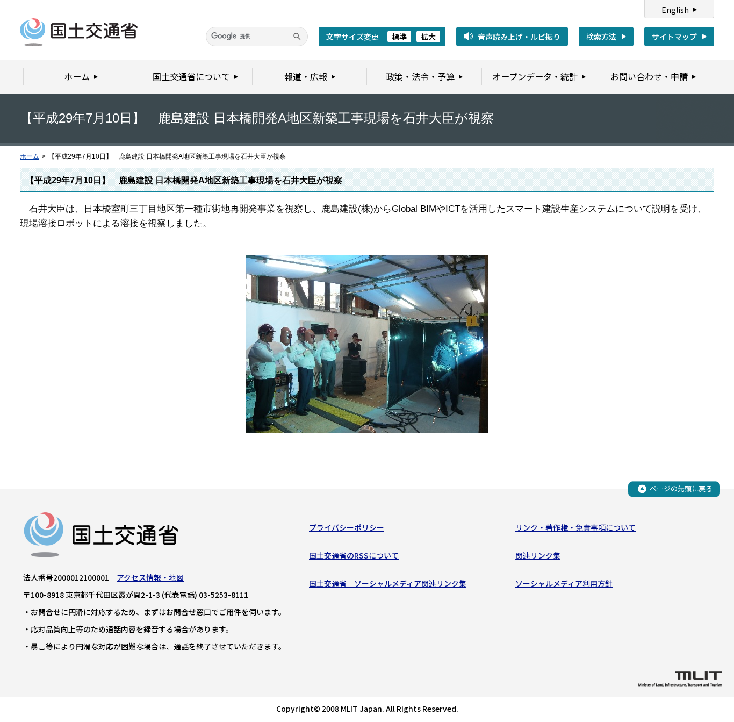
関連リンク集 (537, 555)
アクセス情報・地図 (150, 577)
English (675, 9)
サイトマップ (674, 36)
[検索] (297, 36)
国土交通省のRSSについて (354, 555)
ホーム (29, 156)
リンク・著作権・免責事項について (575, 527)
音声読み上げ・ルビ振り (519, 36)
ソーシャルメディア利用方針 (564, 583)
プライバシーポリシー (346, 527)
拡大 (428, 36)
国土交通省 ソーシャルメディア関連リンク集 (387, 583)
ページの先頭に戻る (681, 488)
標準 (399, 36)
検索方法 (601, 36)
